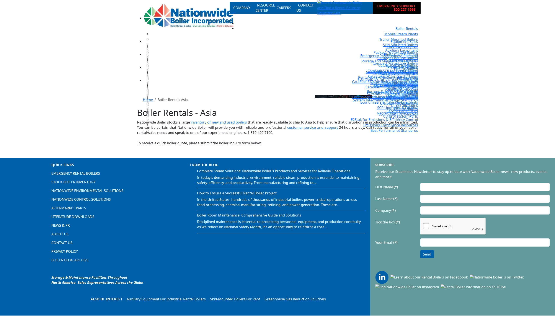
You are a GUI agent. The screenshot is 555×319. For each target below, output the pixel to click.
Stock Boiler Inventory (73, 182)
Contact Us (61, 242)
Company (385, 210)
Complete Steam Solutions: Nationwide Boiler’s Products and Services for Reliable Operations (273, 171)
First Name (386, 187)
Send (427, 254)
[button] (341, 8)
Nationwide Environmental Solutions (87, 190)
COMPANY (241, 7)
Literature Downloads (72, 216)
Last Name (386, 198)
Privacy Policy (64, 251)
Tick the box (387, 222)
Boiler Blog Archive (70, 260)
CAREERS (284, 7)
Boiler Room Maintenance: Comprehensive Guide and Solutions (249, 215)
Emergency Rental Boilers (75, 173)
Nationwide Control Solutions (81, 199)
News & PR (60, 225)
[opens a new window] (382, 276)
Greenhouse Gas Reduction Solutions (295, 299)
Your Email (386, 242)
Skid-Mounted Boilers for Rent (235, 299)
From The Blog (204, 165)
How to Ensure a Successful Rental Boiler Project (237, 193)
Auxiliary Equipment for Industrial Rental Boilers (166, 299)
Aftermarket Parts (68, 208)
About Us (60, 234)
